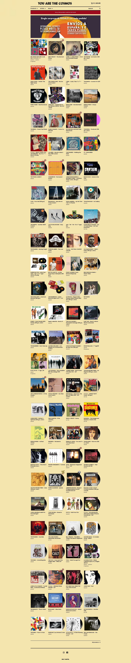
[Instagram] (63, 652)
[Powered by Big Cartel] (65, 659)
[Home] (54, 3)
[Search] (100, 8)
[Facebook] (67, 652)
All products (95, 642)
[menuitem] (34, 8)
